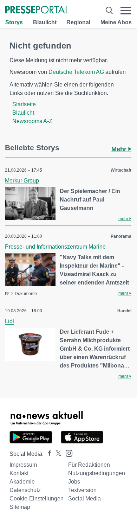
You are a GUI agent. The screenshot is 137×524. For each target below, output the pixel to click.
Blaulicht (45, 22)
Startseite (24, 104)
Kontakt (18, 473)
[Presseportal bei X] (56, 454)
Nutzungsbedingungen (96, 473)
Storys (14, 22)
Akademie (22, 482)
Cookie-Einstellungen (36, 498)
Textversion (82, 490)
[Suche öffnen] (109, 10)
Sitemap (19, 507)
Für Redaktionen (89, 465)
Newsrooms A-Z (32, 121)
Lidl (9, 321)
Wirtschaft (121, 170)
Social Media (84, 498)
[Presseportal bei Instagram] (66, 453)
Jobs (74, 482)
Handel (124, 310)
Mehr (119, 149)
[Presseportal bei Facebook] (47, 454)
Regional (78, 22)
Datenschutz (25, 490)
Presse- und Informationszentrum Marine (55, 247)
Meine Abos (116, 22)
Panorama (121, 236)
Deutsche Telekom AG (76, 72)
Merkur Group (22, 181)
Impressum (23, 465)
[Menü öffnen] (126, 10)
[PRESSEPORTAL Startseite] (36, 10)
